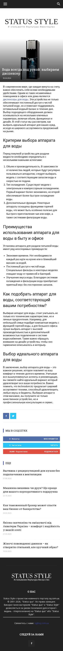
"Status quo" (37, 604)
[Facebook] (31, 643)
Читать (54, 445)
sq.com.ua (54, 598)
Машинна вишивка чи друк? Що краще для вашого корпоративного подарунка (30, 489)
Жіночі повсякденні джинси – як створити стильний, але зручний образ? (30, 545)
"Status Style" (52, 604)
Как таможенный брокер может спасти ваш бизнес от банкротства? (29, 507)
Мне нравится (51, 439)
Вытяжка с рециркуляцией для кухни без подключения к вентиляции (31, 472)
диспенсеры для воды (15, 99)
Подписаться (51, 451)
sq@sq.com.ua (41, 623)
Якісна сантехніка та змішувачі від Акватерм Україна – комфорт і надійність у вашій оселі (31, 526)
